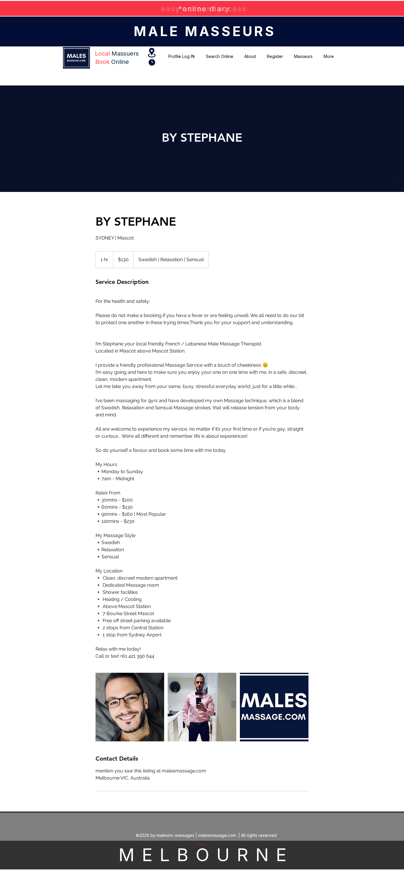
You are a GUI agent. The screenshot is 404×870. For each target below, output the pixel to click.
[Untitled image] (130, 707)
